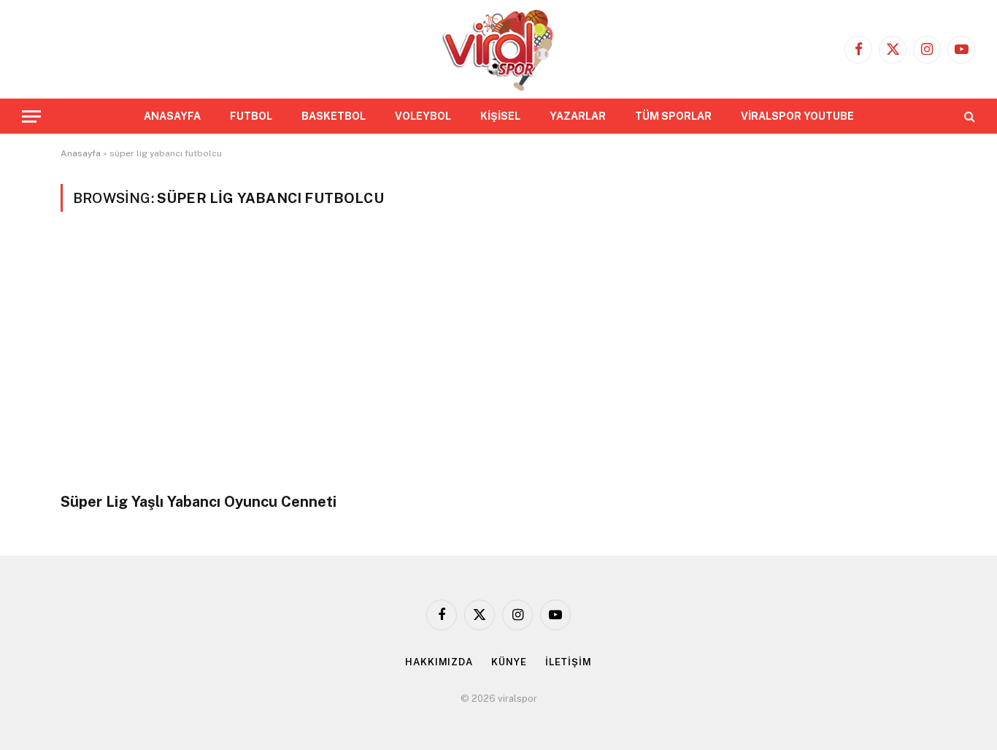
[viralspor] (498, 49)
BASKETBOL (333, 116)
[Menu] (31, 116)
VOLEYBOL (423, 116)
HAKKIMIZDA (439, 662)
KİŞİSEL (500, 116)
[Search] (968, 116)
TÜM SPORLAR (673, 116)
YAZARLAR (578, 116)
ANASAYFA (172, 116)
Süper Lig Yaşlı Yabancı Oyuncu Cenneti (198, 501)
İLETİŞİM (568, 662)
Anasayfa (81, 153)
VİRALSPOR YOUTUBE (797, 116)
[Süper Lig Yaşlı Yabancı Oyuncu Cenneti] (273, 360)
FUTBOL (251, 116)
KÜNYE (509, 662)
